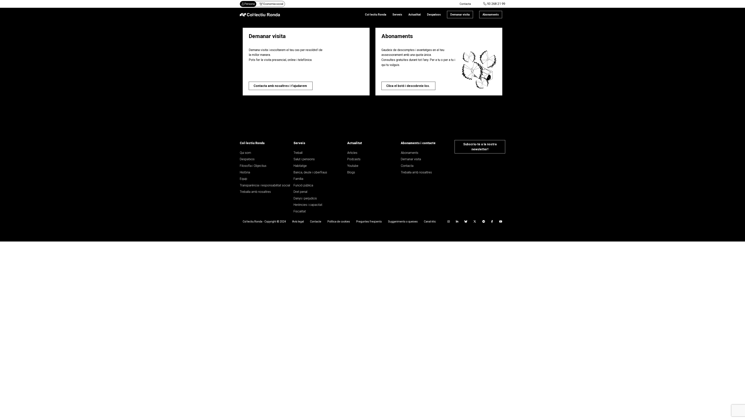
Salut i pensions (304, 159)
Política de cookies (338, 221)
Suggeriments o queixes (403, 221)
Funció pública (303, 185)
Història (245, 172)
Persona (249, 3)
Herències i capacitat (308, 205)
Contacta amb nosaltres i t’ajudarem (281, 86)
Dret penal (300, 192)
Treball (298, 153)
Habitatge (300, 166)
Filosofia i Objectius (253, 166)
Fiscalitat (300, 211)
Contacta (465, 3)
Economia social (273, 3)
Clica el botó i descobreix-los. (408, 86)
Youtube (352, 166)
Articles (352, 153)
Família (298, 179)
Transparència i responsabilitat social (265, 185)
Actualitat (414, 14)
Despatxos (434, 14)
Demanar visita (460, 14)
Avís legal (298, 221)
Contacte (315, 221)
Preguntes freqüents (369, 221)
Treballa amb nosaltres (255, 192)
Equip (243, 179)
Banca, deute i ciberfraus (310, 172)
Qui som (245, 153)
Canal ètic (430, 221)
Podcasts (353, 159)
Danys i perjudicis (305, 198)
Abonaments (491, 14)
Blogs (351, 172)
